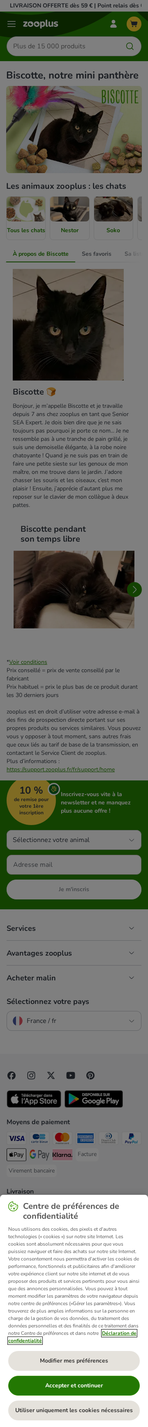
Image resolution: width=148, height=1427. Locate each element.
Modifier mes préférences (74, 1361)
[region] (74, 1311)
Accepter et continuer (74, 1385)
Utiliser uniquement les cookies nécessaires (74, 1410)
